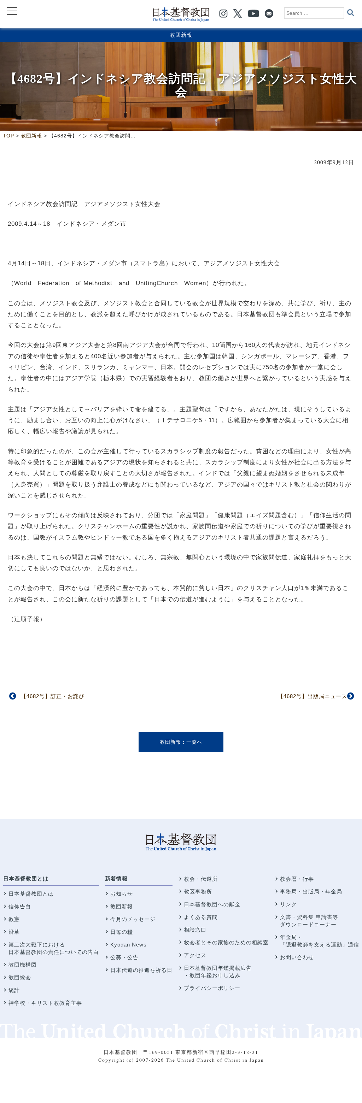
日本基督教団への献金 (212, 904)
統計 (14, 990)
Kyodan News (128, 945)
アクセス (195, 955)
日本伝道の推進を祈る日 (141, 970)
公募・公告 (124, 957)
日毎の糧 (121, 932)
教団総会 (19, 977)
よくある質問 (201, 917)
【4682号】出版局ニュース (312, 696)
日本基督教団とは (25, 878)
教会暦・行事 (297, 879)
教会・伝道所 (201, 879)
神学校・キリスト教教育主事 (45, 1003)
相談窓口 (195, 930)
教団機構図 (22, 965)
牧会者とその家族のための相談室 (226, 942)
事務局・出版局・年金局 (311, 892)
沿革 (14, 932)
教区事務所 (198, 892)
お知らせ (121, 894)
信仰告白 (19, 906)
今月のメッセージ (133, 919)
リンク (288, 904)
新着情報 (116, 878)
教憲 (14, 919)
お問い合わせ (297, 957)
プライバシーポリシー (212, 988)
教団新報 (181, 35)
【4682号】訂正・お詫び (52, 696)
